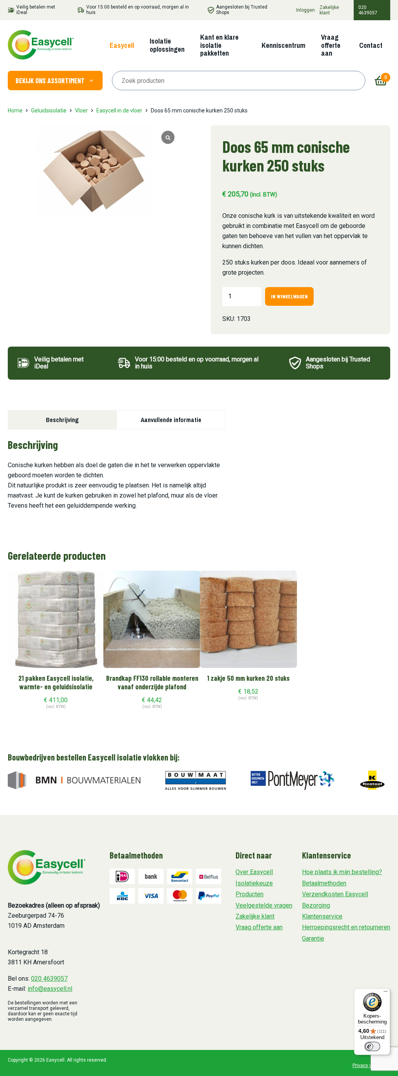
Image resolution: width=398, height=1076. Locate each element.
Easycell (122, 45)
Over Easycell (254, 872)
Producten (250, 894)
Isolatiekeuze (254, 883)
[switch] (372, 1046)
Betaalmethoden (324, 883)
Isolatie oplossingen (167, 45)
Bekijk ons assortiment (50, 80)
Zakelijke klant (329, 10)
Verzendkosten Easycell (335, 894)
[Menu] (385, 993)
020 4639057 (367, 10)
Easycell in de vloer (119, 110)
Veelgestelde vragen (264, 905)
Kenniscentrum (283, 45)
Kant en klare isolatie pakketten (219, 45)
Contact (370, 45)
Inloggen (305, 10)
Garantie (313, 938)
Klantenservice (322, 916)
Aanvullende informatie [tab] (171, 419)
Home (15, 110)
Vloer (81, 110)
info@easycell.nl (50, 988)
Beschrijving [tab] (62, 419)
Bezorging (316, 905)
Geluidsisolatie (48, 110)
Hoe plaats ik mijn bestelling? (342, 872)
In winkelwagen (289, 296)
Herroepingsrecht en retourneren (346, 927)
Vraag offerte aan (330, 45)
